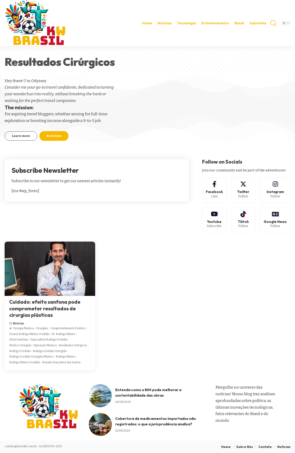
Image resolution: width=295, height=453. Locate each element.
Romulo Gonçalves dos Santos (61, 362)
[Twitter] (243, 189)
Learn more (21, 136)
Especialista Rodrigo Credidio (49, 339)
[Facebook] (214, 189)
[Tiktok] (243, 219)
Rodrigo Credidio (20, 351)
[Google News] (275, 219)
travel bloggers (40, 114)
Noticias (18, 323)
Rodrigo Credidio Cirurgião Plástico (31, 356)
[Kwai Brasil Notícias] (36, 23)
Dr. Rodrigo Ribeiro (63, 334)
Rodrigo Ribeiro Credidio (24, 362)
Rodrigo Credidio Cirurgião (50, 351)
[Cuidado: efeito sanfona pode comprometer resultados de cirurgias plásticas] (50, 269)
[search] (273, 23)
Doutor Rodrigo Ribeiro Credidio (29, 334)
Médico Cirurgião (20, 345)
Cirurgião (42, 328)
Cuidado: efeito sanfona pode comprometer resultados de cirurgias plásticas (44, 308)
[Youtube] (214, 219)
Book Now (54, 136)
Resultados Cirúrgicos (73, 345)
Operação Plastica (45, 345)
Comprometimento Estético (68, 328)
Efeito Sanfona (18, 339)
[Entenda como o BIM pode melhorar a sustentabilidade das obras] (100, 395)
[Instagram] (275, 189)
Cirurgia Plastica (23, 328)
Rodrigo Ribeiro (65, 356)
